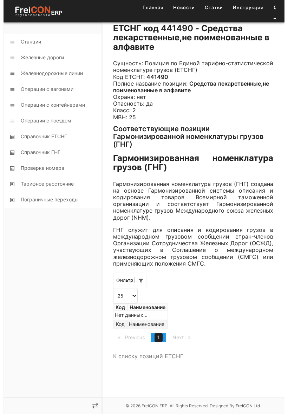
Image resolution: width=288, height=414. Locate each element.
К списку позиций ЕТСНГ (148, 356)
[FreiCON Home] (38, 11)
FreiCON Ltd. (248, 405)
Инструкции (248, 7)
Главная (153, 7)
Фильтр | (126, 280)
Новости (184, 7)
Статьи (214, 7)
